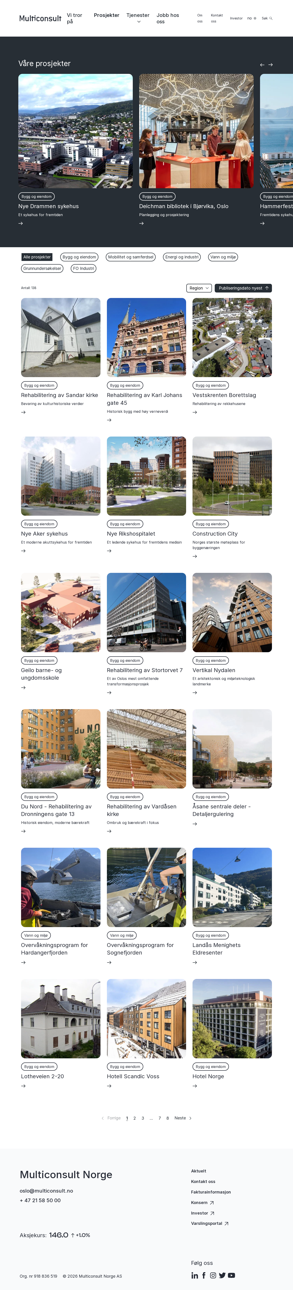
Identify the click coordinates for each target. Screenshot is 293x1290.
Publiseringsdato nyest (240, 288)
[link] (77, 18)
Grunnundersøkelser (42, 268)
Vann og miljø (223, 257)
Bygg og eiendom (79, 257)
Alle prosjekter (37, 257)
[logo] (40, 18)
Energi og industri (181, 257)
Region (196, 288)
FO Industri (83, 268)
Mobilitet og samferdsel (130, 257)
